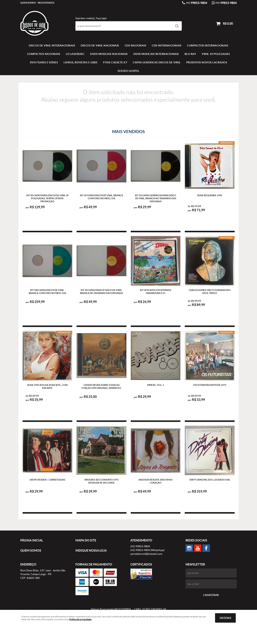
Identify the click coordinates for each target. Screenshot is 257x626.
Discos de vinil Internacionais (52, 45)
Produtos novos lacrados (206, 62)
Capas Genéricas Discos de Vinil (157, 62)
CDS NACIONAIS (135, 45)
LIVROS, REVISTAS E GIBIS (80, 62)
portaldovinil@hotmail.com (146, 553)
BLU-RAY (190, 53)
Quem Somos (28, 3)
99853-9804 (196, 3)
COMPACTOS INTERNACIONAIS (207, 45)
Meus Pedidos (46, 3)
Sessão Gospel (128, 70)
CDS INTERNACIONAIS (166, 45)
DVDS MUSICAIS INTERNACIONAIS (156, 53)
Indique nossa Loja (91, 550)
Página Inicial (31, 540)
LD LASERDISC (75, 53)
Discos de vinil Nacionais (100, 45)
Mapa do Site (85, 540)
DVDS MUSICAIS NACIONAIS (109, 53)
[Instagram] (189, 548)
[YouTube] (197, 548)
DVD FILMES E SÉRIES (44, 62)
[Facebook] (206, 548)
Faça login (101, 18)
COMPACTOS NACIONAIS (43, 53)
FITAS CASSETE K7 (115, 62)
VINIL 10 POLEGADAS (216, 53)
